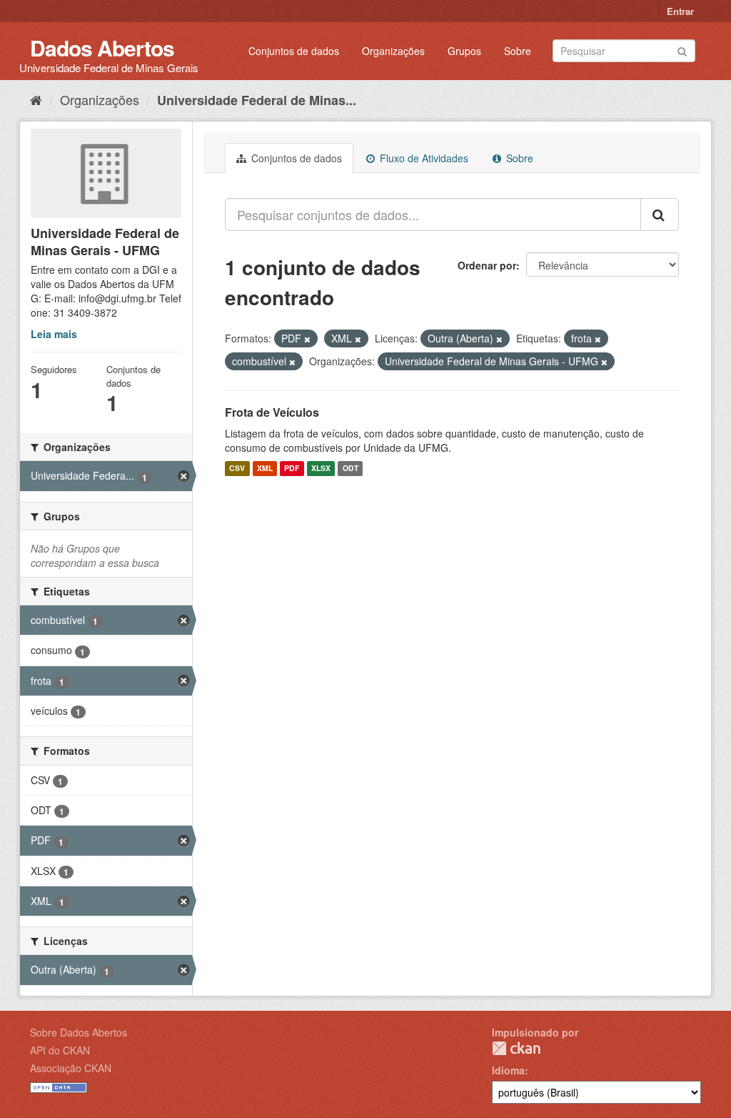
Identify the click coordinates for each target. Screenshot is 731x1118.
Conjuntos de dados (293, 51)
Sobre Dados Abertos (78, 1032)
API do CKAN (60, 1050)
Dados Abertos (102, 47)
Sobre (517, 51)
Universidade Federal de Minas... (256, 100)
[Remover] (307, 339)
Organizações (393, 51)
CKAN (516, 1048)
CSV (237, 468)
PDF (291, 468)
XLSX (321, 468)
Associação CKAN (70, 1068)
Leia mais (54, 334)
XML (265, 468)
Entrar (680, 11)
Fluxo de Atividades (422, 158)
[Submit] (682, 50)
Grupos (464, 51)
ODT (350, 468)
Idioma (508, 1070)
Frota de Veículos (272, 412)
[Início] (36, 99)
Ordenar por (487, 265)
